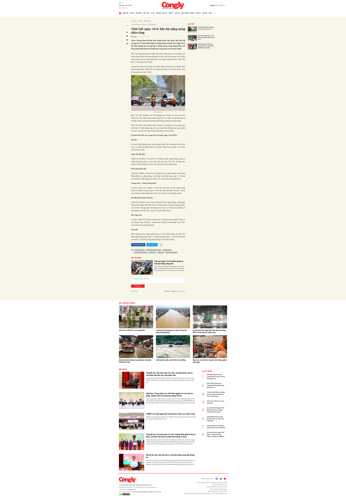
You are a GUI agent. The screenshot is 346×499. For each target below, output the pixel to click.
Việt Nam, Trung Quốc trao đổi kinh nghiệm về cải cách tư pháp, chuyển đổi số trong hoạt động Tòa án (169, 394)
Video (210, 13)
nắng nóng (152, 252)
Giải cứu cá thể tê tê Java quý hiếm (132, 330)
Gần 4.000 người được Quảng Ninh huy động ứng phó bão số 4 (215, 385)
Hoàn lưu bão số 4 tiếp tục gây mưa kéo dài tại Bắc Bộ (216, 426)
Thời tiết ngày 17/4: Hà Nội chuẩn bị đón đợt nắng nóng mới (168, 262)
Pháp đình (139, 13)
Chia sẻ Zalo (152, 244)
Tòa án (132, 13)
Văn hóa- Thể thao (161, 13)
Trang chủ (134, 21)
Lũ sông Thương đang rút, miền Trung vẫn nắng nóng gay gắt (171, 331)
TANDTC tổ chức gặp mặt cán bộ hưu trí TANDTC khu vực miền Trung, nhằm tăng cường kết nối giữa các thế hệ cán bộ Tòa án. (171, 418)
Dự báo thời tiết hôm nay (153, 250)
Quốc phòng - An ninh (187, 13)
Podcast (198, 13)
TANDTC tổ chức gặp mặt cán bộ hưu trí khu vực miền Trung (170, 414)
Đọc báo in (124, 8)
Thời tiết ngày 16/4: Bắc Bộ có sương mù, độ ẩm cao (205, 28)
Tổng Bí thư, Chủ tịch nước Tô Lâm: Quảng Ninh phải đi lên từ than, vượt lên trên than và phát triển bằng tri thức (170, 435)
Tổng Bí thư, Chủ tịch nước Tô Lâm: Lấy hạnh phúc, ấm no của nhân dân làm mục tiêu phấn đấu (169, 374)
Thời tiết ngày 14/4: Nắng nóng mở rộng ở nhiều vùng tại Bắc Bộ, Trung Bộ (206, 45)
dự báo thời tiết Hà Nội (140, 252)
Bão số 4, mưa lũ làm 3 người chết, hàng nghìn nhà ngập (210, 361)
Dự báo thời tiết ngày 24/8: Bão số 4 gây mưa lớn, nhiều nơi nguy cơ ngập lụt (215, 434)
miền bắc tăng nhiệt (171, 252)
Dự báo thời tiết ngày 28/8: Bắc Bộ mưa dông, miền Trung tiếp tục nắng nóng (209, 331)
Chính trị (125, 13)
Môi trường (147, 21)
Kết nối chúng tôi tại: (207, 478)
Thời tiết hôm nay (139, 250)
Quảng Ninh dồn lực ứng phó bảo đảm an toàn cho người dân (215, 419)
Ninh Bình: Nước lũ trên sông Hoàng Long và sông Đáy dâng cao (216, 376)
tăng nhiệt (160, 252)
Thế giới (177, 13)
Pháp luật (146, 13)
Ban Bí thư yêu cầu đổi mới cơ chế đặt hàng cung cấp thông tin (170, 456)
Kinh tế (171, 13)
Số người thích (181, 291)
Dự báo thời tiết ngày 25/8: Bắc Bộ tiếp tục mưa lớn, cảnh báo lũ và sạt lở (215, 410)
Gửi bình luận (138, 286)
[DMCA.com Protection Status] (145, 494)
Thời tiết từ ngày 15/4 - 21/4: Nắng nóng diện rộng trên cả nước (206, 37)
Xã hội (153, 13)
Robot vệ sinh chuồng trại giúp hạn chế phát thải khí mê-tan (135, 361)
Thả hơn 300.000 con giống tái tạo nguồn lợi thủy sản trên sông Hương (216, 394)
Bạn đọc (204, 13)
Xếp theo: (167, 291)
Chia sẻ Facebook (139, 244)
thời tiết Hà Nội (167, 250)
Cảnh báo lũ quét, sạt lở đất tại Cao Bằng (171, 360)
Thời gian (173, 291)
